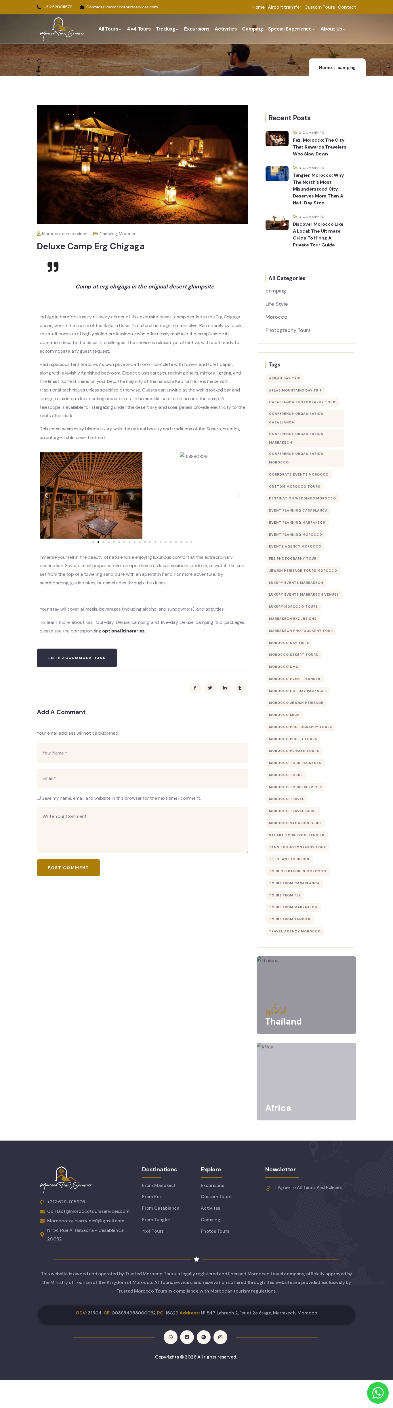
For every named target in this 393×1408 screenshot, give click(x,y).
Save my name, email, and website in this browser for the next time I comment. (121, 798)
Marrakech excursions (292, 619)
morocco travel (286, 799)
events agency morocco (295, 546)
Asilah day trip (284, 378)
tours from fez (285, 895)
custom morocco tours (294, 486)
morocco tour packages (295, 763)
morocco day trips (289, 643)
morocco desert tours (293, 655)
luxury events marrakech (296, 583)
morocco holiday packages (298, 691)
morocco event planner (294, 679)
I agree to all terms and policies (308, 1187)
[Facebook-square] (187, 1337)
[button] (46, 495)
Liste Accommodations (77, 657)
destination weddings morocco (302, 498)
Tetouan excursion (289, 859)
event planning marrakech (297, 522)
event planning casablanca (298, 510)
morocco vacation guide (295, 823)
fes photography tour (292, 558)
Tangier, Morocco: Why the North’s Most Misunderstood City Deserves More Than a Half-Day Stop (318, 189)
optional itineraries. (124, 631)
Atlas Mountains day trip (295, 390)
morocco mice (284, 715)
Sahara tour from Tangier (296, 835)
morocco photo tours (293, 739)
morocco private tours (294, 751)
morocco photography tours (300, 727)
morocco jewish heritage (296, 703)
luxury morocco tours (293, 607)
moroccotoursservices (64, 234)
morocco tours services (295, 787)
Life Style (277, 304)
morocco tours (286, 775)
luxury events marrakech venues (304, 594)
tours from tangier (289, 919)
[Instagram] (220, 1337)
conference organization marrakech (296, 438)
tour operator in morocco (297, 871)
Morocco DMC (284, 667)
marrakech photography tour (301, 631)
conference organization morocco (296, 458)
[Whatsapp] (171, 1337)
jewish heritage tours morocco (303, 571)
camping (346, 68)
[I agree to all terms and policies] (268, 1188)
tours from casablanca (294, 883)
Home (325, 68)
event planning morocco (295, 535)
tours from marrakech (293, 907)
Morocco (128, 234)
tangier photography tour (297, 847)
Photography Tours (288, 330)
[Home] (62, 29)
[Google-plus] (204, 1337)
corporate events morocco (299, 474)
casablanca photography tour (302, 402)
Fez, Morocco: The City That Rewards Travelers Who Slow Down (319, 147)
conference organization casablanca (296, 418)
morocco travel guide (293, 811)
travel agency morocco (295, 931)
